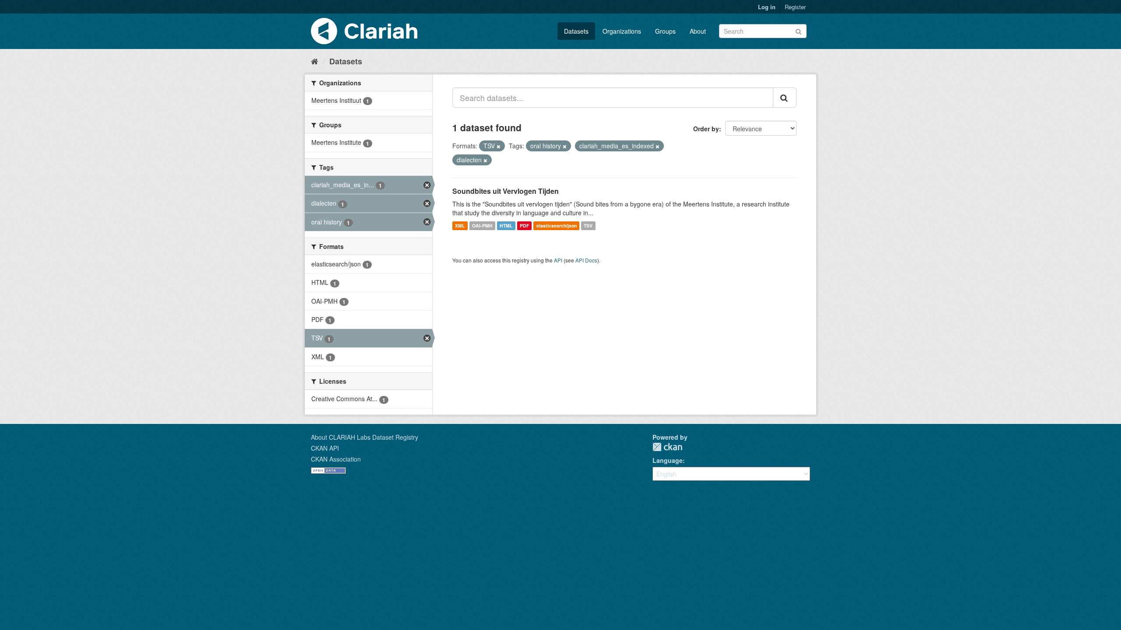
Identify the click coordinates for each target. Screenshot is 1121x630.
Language (667, 460)
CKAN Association (336, 459)
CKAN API (325, 448)
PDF (524, 225)
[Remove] (499, 146)
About (698, 31)
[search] (785, 98)
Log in (767, 7)
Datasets (576, 31)
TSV (588, 225)
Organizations (622, 31)
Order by (706, 128)
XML (460, 225)
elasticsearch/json (556, 225)
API (558, 260)
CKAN (667, 447)
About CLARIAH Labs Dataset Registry (364, 437)
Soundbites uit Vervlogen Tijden (505, 191)
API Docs (586, 260)
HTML (506, 225)
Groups (665, 31)
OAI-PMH (482, 225)
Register (795, 7)
